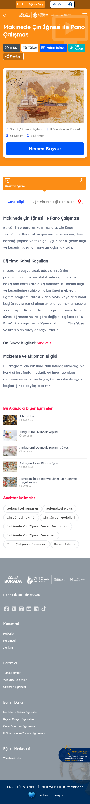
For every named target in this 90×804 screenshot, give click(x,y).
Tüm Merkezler (12, 758)
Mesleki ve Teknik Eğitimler (20, 712)
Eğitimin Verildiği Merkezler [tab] (53, 202)
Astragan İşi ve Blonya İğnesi (39, 463)
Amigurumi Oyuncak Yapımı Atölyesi (44, 447)
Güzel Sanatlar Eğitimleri (19, 726)
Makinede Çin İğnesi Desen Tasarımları (38, 526)
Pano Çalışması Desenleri (27, 544)
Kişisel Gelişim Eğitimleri (18, 719)
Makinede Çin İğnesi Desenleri (31, 535)
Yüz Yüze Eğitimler (15, 679)
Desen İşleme (65, 544)
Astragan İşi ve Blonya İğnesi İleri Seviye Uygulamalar (48, 480)
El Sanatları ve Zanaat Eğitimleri (24, 733)
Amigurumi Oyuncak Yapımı (38, 432)
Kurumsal (9, 640)
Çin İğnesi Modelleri (59, 517)
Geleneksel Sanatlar (22, 508)
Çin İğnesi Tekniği (21, 517)
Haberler (9, 633)
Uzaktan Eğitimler (14, 687)
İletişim (8, 647)
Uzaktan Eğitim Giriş (30, 4)
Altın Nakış (26, 416)
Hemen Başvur (45, 148)
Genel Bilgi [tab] (16, 202)
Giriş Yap (58, 4)
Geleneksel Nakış (59, 508)
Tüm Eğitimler (12, 672)
